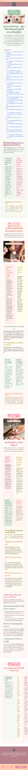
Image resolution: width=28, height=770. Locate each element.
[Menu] (2, 4)
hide (11, 49)
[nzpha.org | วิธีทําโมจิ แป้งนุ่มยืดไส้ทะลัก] (14, 4)
